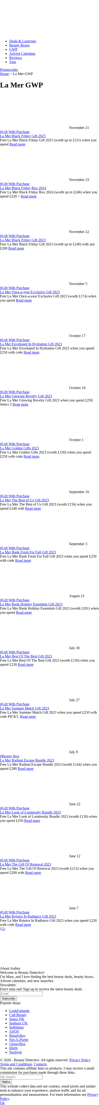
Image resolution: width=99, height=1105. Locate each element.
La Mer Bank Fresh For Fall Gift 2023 (28, 552)
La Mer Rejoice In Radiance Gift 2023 (28, 916)
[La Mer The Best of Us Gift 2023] (34, 492)
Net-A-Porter (18, 1040)
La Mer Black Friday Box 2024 (23, 188)
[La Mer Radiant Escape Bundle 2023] (34, 752)
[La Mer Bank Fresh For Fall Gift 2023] (34, 544)
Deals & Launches (22, 41)
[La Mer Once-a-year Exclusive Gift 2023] (34, 284)
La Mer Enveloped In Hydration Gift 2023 (31, 344)
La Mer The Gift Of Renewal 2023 (25, 864)
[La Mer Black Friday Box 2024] (34, 180)
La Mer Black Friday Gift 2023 (23, 240)
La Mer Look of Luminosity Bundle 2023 (30, 812)
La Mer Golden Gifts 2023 (19, 448)
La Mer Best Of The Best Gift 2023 (26, 656)
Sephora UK (18, 1023)
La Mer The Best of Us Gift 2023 (24, 500)
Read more (17, 144)
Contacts (40, 1064)
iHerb (13, 1048)
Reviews (15, 58)
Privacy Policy (79, 1060)
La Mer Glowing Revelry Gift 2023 (26, 396)
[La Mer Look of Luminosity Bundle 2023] (34, 804)
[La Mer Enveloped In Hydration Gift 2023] (34, 336)
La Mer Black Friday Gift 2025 (23, 136)
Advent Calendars (22, 53)
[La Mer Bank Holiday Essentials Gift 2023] (34, 596)
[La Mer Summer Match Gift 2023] (34, 700)
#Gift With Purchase (14, 132)
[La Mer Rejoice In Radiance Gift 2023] (34, 908)
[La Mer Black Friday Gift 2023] (34, 232)
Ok (2, 1103)
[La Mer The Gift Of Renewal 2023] (34, 856)
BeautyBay (17, 1036)
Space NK (16, 1019)
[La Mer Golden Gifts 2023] (34, 440)
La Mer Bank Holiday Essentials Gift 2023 (31, 604)
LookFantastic (19, 1011)
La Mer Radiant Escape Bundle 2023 (27, 760)
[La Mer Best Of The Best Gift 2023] (34, 648)
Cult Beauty (18, 1015)
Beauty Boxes (19, 45)
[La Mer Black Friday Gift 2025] (34, 128)
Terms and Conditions (16, 1064)
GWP (13, 49)
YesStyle (15, 1052)
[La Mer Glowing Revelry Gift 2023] (34, 388)
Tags (12, 62)
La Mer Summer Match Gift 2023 (24, 708)
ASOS (14, 1031)
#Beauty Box (9, 756)
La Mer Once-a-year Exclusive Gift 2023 (30, 292)
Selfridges (16, 1027)
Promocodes (9, 70)
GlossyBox (17, 1044)
